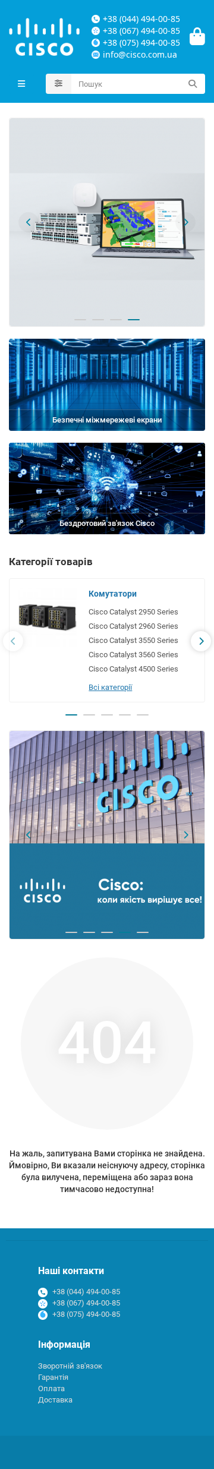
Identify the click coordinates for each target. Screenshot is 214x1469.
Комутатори (113, 593)
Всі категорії (110, 687)
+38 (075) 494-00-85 (86, 1314)
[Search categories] (58, 84)
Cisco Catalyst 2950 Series (133, 611)
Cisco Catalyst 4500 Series (133, 668)
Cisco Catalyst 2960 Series (133, 626)
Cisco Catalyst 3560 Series (133, 654)
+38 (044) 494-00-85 (86, 1291)
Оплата (51, 1388)
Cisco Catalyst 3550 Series (133, 640)
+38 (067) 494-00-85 (86, 1302)
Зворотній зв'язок (70, 1365)
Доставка (55, 1399)
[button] (28, 222)
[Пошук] (192, 83)
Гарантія (53, 1377)
